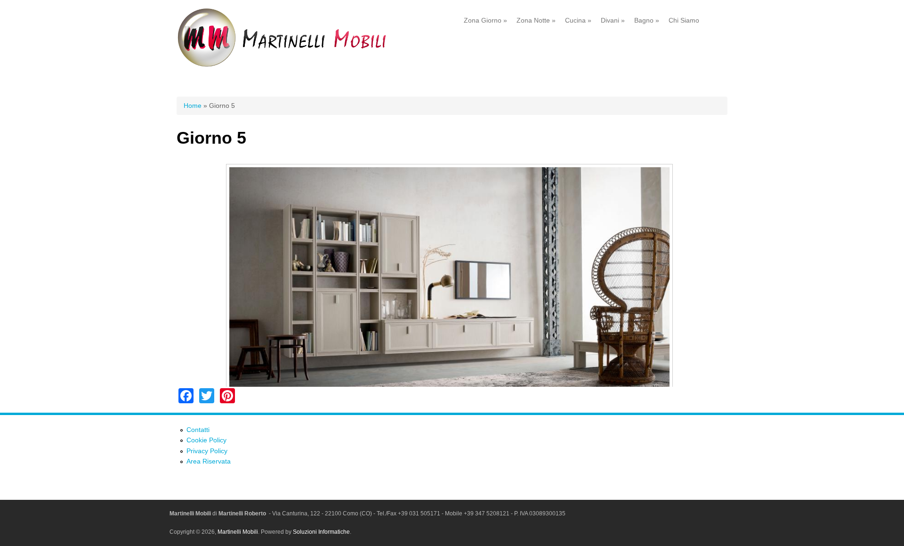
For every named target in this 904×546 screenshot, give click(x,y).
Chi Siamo (684, 20)
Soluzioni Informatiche (321, 532)
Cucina (578, 20)
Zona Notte (536, 20)
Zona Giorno (485, 20)
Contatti (198, 429)
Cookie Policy (206, 440)
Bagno (646, 20)
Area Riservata (208, 461)
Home (193, 105)
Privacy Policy (206, 451)
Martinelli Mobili (238, 532)
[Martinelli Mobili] (294, 65)
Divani (613, 20)
